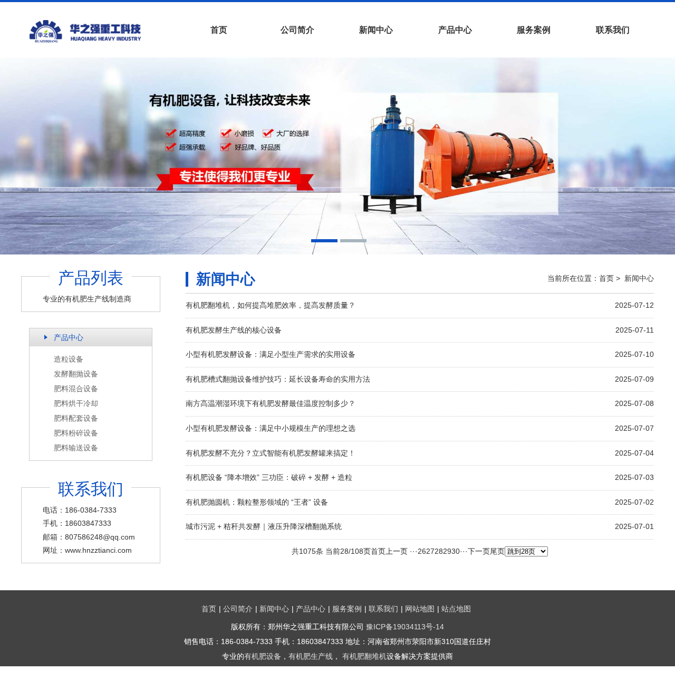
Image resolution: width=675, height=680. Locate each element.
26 (422, 551)
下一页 (479, 551)
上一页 (396, 551)
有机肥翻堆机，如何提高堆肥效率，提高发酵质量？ (270, 305)
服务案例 (534, 29)
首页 (218, 29)
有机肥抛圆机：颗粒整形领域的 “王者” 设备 (257, 502)
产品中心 (455, 29)
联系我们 (613, 29)
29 (447, 551)
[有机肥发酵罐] (100, 31)
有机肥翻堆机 (364, 656)
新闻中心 (376, 29)
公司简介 (297, 29)
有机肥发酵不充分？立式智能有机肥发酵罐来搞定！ (270, 453)
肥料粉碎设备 (76, 433)
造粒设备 (68, 359)
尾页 (497, 551)
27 (430, 551)
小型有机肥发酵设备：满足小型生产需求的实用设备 (270, 354)
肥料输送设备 (76, 447)
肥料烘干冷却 (76, 403)
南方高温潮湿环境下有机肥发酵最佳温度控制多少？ (270, 403)
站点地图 (456, 609)
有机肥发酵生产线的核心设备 (234, 330)
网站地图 (420, 609)
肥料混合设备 (76, 388)
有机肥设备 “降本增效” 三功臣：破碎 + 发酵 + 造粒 (269, 477)
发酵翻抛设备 (76, 374)
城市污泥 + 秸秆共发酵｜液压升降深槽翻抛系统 (264, 526)
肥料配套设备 (76, 418)
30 (455, 551)
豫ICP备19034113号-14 (405, 626)
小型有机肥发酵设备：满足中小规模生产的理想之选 (270, 428)
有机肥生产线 (310, 656)
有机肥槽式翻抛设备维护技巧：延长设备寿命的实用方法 (278, 379)
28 (439, 551)
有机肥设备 (262, 656)
